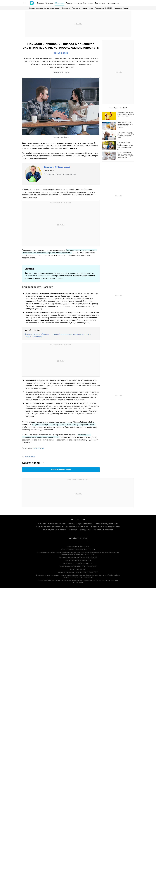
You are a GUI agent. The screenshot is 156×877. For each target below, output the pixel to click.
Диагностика (100, 3)
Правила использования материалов (49, 527)
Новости (40, 3)
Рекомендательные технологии (54, 530)
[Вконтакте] (72, 519)
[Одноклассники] (78, 519)
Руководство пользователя (103, 530)
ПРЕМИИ (108, 8)
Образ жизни (59, 3)
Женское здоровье (36, 8)
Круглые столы (87, 8)
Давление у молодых (52, 8)
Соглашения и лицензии (56, 524)
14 (68, 72)
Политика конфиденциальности (106, 524)
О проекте (42, 524)
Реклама (71, 524)
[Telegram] (84, 519)
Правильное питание (74, 3)
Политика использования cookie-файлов (105, 527)
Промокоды (99, 8)
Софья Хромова (38, 448)
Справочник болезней (121, 8)
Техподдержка (84, 530)
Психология (76, 8)
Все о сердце (88, 3)
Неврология (66, 8)
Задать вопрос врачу (84, 524)
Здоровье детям (113, 3)
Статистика (73, 530)
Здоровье (49, 3)
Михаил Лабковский (57, 167)
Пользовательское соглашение (77, 527)
